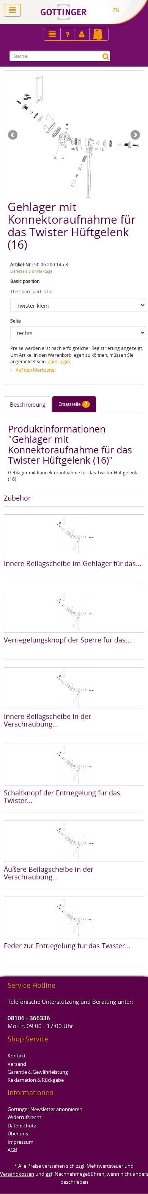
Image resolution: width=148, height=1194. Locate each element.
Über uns (18, 1133)
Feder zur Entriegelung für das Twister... (67, 945)
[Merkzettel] (52, 34)
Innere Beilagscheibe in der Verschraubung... (47, 720)
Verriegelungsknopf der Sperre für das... (67, 639)
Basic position (24, 281)
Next (134, 135)
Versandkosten (17, 1173)
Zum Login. (59, 361)
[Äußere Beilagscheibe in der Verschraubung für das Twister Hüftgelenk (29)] (74, 841)
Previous (13, 135)
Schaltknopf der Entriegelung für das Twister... (62, 796)
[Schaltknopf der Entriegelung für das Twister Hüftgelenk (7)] (74, 764)
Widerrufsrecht (24, 1117)
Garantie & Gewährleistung (38, 1071)
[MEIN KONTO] (67, 34)
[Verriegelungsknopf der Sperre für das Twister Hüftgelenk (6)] (74, 612)
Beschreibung (28, 404)
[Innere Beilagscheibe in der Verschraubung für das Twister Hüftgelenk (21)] (74, 688)
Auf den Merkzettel (36, 370)
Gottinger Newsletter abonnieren (45, 1109)
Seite (15, 321)
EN (116, 10)
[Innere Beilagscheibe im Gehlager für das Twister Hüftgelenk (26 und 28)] (74, 535)
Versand (17, 1063)
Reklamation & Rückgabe (36, 1079)
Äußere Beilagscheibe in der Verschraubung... (48, 873)
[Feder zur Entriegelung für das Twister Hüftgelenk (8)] (74, 917)
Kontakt (17, 1055)
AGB (12, 1149)
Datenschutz (22, 1125)
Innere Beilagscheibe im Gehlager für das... (73, 563)
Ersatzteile (72, 404)
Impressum (20, 1141)
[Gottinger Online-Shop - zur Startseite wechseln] (86, 12)
